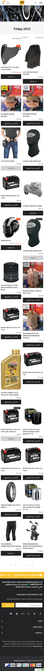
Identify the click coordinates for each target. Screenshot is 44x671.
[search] (35, 2)
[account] (8, 2)
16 (15, 565)
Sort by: (25, 37)
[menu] (40, 2)
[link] (40, 613)
